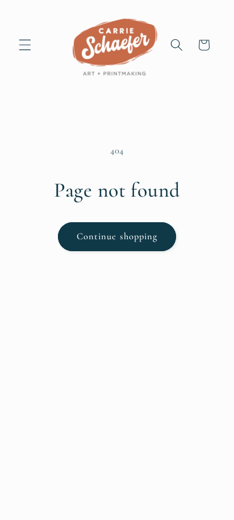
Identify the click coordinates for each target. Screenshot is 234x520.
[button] (25, 45)
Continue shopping (117, 236)
